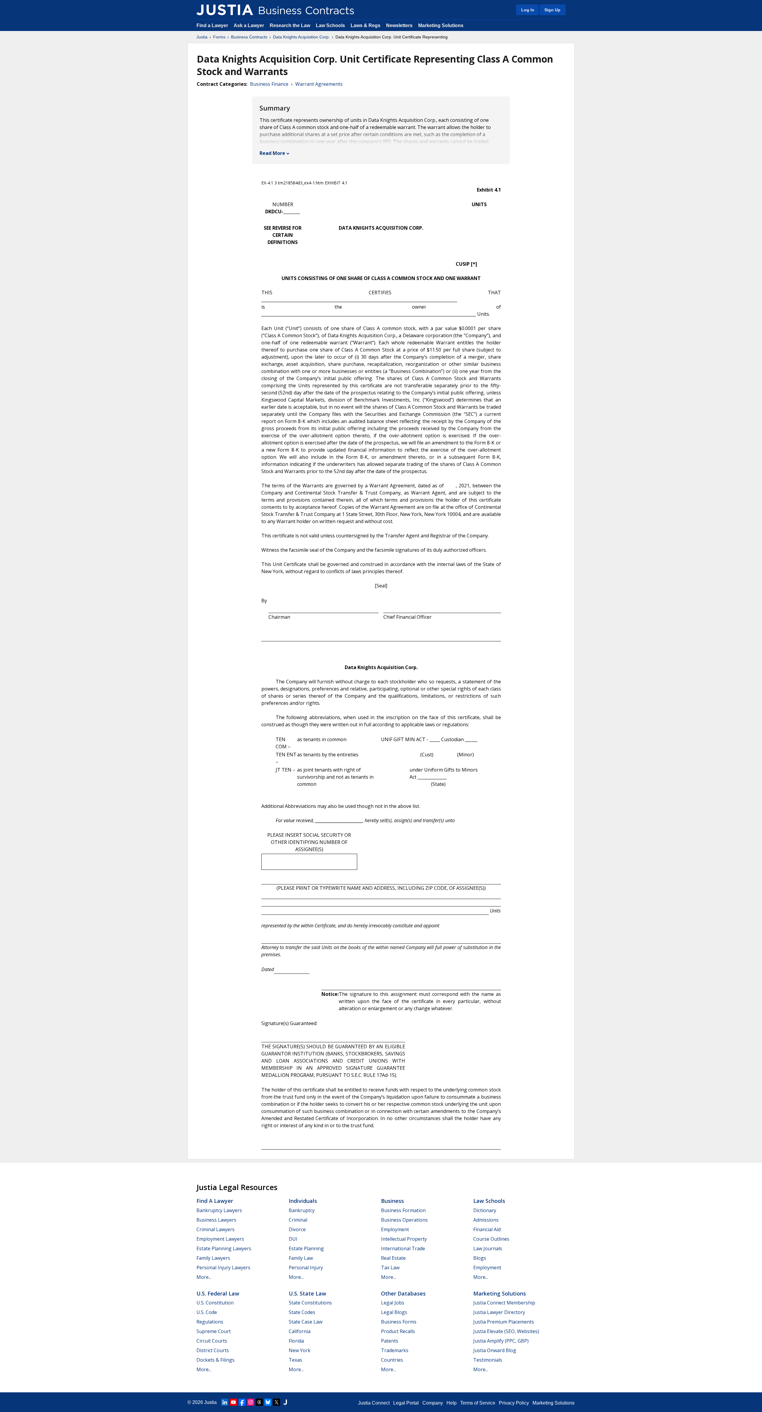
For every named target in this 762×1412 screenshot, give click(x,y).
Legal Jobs (392, 1302)
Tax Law (390, 1267)
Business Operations (404, 1220)
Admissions (486, 1220)
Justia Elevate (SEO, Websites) (506, 1331)
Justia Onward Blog (494, 1350)
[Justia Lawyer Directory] (285, 1402)
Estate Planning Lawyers (223, 1248)
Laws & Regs (365, 25)
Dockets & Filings (215, 1360)
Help (451, 1402)
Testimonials (487, 1360)
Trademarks (394, 1350)
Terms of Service (477, 1402)
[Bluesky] (267, 1402)
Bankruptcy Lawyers (219, 1210)
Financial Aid (487, 1229)
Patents (389, 1341)
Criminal (298, 1220)
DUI (293, 1239)
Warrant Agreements (319, 84)
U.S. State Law (307, 1293)
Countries (392, 1360)
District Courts (212, 1350)
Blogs (479, 1258)
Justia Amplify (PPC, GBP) (501, 1341)
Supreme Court (213, 1331)
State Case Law (305, 1321)
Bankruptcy (302, 1210)
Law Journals (487, 1248)
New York (299, 1350)
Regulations (209, 1321)
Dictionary (484, 1210)
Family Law (301, 1258)
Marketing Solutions (440, 25)
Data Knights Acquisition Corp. (301, 37)
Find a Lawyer (212, 25)
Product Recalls (398, 1331)
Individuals (303, 1200)
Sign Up (552, 9)
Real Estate (393, 1258)
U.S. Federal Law (217, 1293)
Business (392, 1200)
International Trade (403, 1248)
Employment (395, 1229)
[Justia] (224, 9)
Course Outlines (491, 1239)
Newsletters (399, 25)
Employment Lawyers (220, 1239)
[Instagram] (250, 1402)
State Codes (302, 1312)
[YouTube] (233, 1402)
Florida (296, 1341)
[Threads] (259, 1402)
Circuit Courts (211, 1341)
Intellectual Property (404, 1239)
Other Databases (403, 1293)
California (299, 1331)
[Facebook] (242, 1402)
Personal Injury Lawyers (223, 1267)
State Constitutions (310, 1302)
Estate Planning (306, 1248)
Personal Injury (306, 1267)
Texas (295, 1360)
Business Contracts (249, 37)
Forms (219, 37)
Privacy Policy (514, 1402)
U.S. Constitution (215, 1302)
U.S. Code (206, 1312)
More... (203, 1277)
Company (432, 1402)
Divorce (297, 1229)
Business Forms (398, 1321)
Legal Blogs (394, 1312)
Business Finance (269, 84)
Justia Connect (374, 1402)
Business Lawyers (216, 1220)
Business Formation (403, 1210)
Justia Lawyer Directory (499, 1312)
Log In (527, 9)
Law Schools (330, 25)
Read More (272, 153)
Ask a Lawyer (249, 25)
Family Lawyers (213, 1258)
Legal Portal (406, 1402)
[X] (276, 1402)
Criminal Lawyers (215, 1229)
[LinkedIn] (224, 1402)
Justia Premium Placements (503, 1321)
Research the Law (290, 25)
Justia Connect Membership (504, 1302)
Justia (201, 37)
